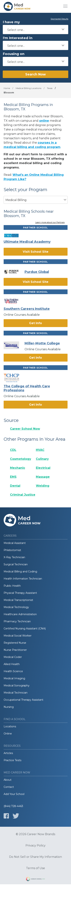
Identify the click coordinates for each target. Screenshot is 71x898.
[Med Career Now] (17, 6)
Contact (9, 787)
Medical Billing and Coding (20, 571)
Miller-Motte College (42, 343)
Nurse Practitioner (15, 650)
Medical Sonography (16, 685)
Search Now (35, 74)
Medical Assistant (15, 543)
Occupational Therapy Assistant (23, 699)
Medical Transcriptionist (18, 600)
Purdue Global (37, 272)
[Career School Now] (35, 879)
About (7, 779)
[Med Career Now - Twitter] (16, 816)
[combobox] (35, 29)
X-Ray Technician (14, 557)
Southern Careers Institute (27, 309)
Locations (10, 726)
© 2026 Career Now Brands (35, 834)
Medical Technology (16, 607)
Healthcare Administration (20, 614)
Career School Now (25, 428)
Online (8, 733)
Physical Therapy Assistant (20, 593)
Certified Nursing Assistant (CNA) (25, 628)
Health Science (13, 671)
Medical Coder (13, 657)
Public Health (12, 585)
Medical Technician (15, 692)
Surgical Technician (16, 564)
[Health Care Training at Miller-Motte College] (14, 345)
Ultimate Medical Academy (27, 242)
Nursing (9, 707)
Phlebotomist (12, 550)
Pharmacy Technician (17, 621)
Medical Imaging (14, 678)
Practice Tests (12, 760)
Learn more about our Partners (50, 222)
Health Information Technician (23, 578)
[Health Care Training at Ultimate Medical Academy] (14, 235)
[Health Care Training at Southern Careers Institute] (14, 301)
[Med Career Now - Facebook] (6, 816)
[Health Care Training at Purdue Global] (14, 272)
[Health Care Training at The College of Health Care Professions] (14, 378)
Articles (8, 753)
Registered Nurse (15, 642)
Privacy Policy (35, 845)
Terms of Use (35, 868)
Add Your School (14, 794)
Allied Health (12, 664)
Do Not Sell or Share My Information (35, 857)
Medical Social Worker (17, 635)
